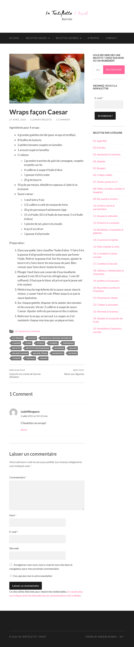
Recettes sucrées (67, 38)
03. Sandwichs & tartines (27, 331)
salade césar (40, 353)
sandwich (57, 353)
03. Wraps (17, 338)
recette (16, 348)
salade (73, 348)
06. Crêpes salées (102, 174)
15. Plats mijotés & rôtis (106, 246)
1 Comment (63, 119)
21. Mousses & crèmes (105, 297)
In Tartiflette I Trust (32, 636)
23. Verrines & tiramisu (105, 311)
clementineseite (41, 119)
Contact (111, 38)
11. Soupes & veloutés (105, 215)
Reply (24, 430)
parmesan (68, 343)
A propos (93, 38)
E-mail (13, 531)
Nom (12, 515)
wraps (43, 358)
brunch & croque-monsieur (56, 338)
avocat (32, 338)
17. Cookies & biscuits (105, 263)
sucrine (72, 353)
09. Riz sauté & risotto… (106, 198)
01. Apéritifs (100, 140)
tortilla (30, 358)
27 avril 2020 (17, 119)
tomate (16, 358)
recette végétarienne (37, 348)
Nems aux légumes (74, 372)
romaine (59, 348)
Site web (14, 548)
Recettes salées (36, 38)
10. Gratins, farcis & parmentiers (104, 207)
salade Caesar (20, 353)
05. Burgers (99, 168)
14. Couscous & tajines (105, 239)
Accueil (14, 38)
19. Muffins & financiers (106, 280)
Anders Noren (107, 636)
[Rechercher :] (98, 69)
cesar (28, 343)
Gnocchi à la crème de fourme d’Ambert (25, 373)
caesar (16, 343)
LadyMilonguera (30, 411)
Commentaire (17, 477)
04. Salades (99, 161)
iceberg (53, 343)
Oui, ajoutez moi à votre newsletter (32, 575)
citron (40, 343)
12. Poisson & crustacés (106, 222)
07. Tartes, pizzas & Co (105, 181)
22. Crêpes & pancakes (105, 304)
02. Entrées (99, 147)
